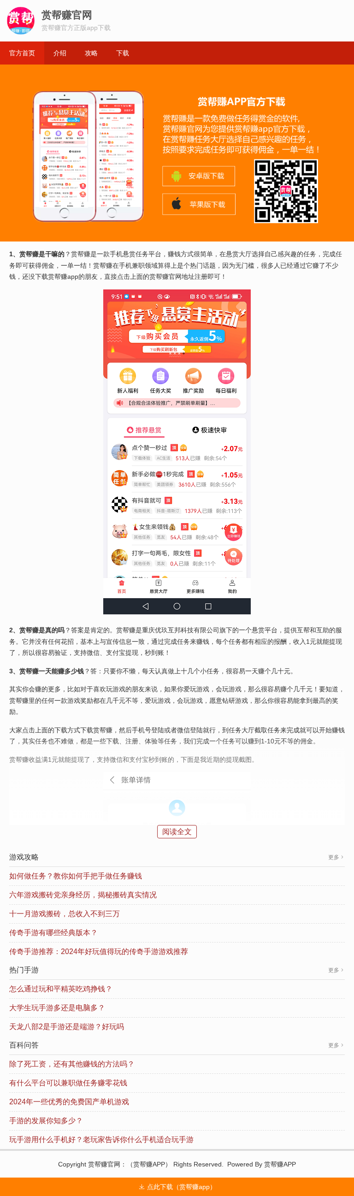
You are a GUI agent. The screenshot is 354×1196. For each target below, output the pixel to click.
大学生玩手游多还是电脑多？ (57, 1008)
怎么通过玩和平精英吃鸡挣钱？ (60, 989)
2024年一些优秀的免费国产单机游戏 (69, 1102)
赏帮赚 (97, 1164)
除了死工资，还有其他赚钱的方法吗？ (72, 1064)
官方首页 (22, 53)
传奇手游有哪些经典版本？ (53, 933)
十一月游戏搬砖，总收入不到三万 (64, 914)
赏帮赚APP (149, 1164)
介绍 (59, 53)
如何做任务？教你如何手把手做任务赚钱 (75, 876)
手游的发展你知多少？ (46, 1121)
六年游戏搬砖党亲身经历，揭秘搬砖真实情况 (83, 895)
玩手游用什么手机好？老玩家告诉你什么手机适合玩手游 (101, 1139)
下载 (122, 53)
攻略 (91, 53)
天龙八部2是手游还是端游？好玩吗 (66, 1027)
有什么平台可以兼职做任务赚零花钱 (68, 1083)
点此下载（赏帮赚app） (177, 1186)
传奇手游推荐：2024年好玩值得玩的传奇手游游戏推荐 (98, 951)
